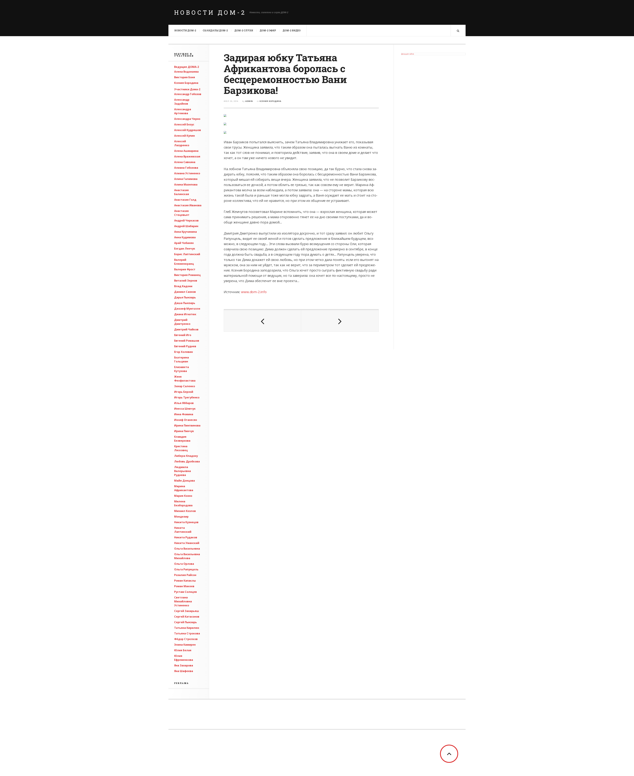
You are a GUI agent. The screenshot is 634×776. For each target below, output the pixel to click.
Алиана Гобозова (186, 167)
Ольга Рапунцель (186, 569)
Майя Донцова (184, 480)
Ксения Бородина (186, 83)
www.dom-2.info (253, 292)
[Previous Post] (262, 321)
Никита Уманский (186, 543)
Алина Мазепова (185, 184)
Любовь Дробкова (187, 461)
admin (249, 101)
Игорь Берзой (183, 392)
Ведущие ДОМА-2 (186, 67)
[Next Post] (339, 321)
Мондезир (181, 516)
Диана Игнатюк (185, 314)
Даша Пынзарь (184, 303)
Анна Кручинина (185, 232)
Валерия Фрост (184, 269)
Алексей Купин (184, 135)
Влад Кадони (183, 286)
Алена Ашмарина (186, 151)
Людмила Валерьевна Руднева (182, 471)
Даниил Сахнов (185, 292)
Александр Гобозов (187, 94)
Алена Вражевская (187, 156)
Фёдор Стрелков (186, 639)
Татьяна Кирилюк (186, 628)
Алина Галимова (185, 179)
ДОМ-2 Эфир (268, 30)
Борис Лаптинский (187, 254)
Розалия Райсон (185, 575)
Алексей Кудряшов (187, 130)
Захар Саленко (184, 386)
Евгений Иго (182, 335)
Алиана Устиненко (187, 173)
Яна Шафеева (183, 671)
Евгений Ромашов (186, 340)
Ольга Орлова (184, 564)
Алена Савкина (184, 162)
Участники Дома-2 (187, 89)
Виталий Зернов (185, 280)
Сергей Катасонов (186, 616)
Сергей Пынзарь (185, 622)
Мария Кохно (183, 496)
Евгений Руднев (185, 346)
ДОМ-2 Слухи (243, 30)
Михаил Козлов (185, 511)
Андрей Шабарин (186, 226)
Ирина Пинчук (184, 431)
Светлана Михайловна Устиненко (183, 601)
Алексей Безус (184, 124)
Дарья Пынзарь (185, 297)
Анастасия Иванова (187, 205)
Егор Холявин (183, 352)
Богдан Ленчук (184, 248)
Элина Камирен (185, 644)
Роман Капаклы (185, 580)
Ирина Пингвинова (187, 425)
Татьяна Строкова (187, 633)
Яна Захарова (183, 665)
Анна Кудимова (185, 237)
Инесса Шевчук (185, 408)
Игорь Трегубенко (186, 397)
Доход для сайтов (407, 54)
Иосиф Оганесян (185, 420)
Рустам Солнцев (185, 592)
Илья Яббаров (184, 403)
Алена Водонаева (186, 71)
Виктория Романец (187, 275)
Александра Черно (187, 119)
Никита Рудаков (185, 537)
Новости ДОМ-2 (210, 12)
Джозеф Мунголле (187, 308)
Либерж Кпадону (186, 456)
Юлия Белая (182, 650)
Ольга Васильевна (187, 548)
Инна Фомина (183, 414)
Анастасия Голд (185, 200)
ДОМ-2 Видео (292, 30)
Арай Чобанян (184, 243)
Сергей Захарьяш (186, 611)
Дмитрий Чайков (186, 329)
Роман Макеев (184, 586)
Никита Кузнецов (186, 522)
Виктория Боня (184, 77)
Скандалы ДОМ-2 (215, 30)
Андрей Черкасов (186, 220)
